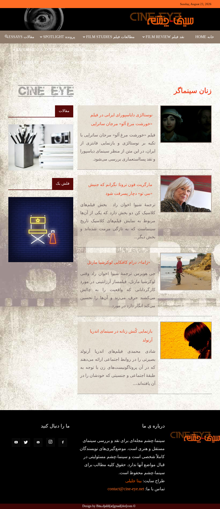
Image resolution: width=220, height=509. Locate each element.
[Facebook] (62, 442)
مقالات (64, 111)
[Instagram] (50, 442)
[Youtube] (16, 442)
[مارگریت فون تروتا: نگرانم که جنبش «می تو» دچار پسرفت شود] (186, 194)
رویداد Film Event (195, 63)
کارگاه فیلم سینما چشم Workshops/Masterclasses (121, 63)
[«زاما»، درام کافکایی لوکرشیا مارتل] (186, 271)
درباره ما (207, 75)
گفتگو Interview (198, 50)
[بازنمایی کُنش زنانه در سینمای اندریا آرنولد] (186, 340)
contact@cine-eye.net (126, 488)
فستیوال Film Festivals (150, 50)
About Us (182, 75)
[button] (6, 37)
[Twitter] (25, 442)
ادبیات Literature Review (41, 63)
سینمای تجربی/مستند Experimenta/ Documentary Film (66, 50)
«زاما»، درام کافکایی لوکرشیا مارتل (119, 262)
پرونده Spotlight (59, 37)
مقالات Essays (21, 37)
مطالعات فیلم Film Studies (110, 37)
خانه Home (204, 37)
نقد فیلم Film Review (165, 37)
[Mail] (38, 442)
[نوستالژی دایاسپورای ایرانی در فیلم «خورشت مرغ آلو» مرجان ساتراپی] (186, 124)
